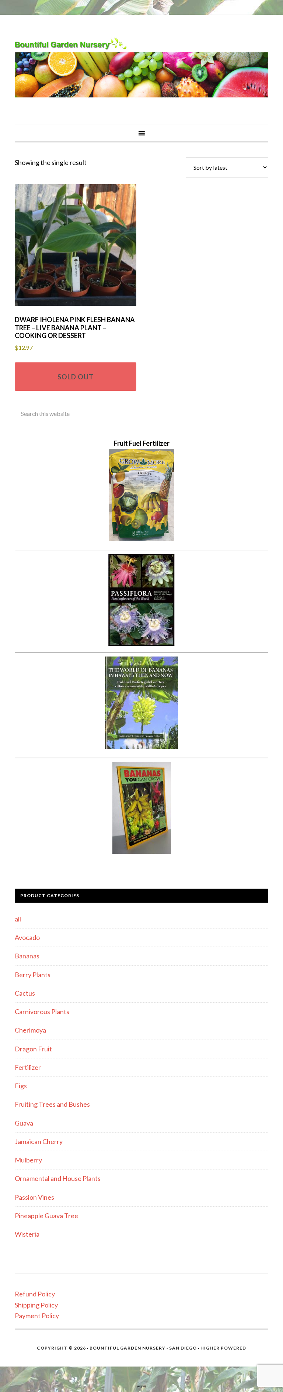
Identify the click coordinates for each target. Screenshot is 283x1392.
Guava (24, 1123)
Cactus (25, 993)
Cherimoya (30, 1030)
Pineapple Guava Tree (46, 1216)
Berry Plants (32, 975)
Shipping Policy (36, 1305)
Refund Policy (35, 1294)
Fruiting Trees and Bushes (52, 1104)
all (18, 919)
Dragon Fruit (33, 1049)
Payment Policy (37, 1316)
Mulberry (28, 1160)
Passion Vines (34, 1197)
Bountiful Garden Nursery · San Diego (143, 1348)
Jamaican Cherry (39, 1141)
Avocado (27, 937)
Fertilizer (28, 1067)
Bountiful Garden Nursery (141, 69)
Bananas (27, 956)
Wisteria (27, 1234)
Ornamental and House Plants (58, 1178)
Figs (21, 1086)
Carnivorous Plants (42, 1011)
